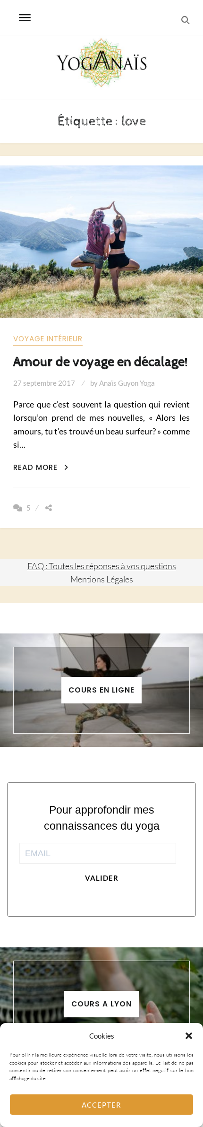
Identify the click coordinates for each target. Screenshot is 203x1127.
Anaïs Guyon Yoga (127, 383)
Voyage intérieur (48, 339)
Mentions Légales (101, 579)
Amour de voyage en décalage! (100, 362)
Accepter (101, 1105)
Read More (40, 467)
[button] (189, 1035)
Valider (101, 878)
